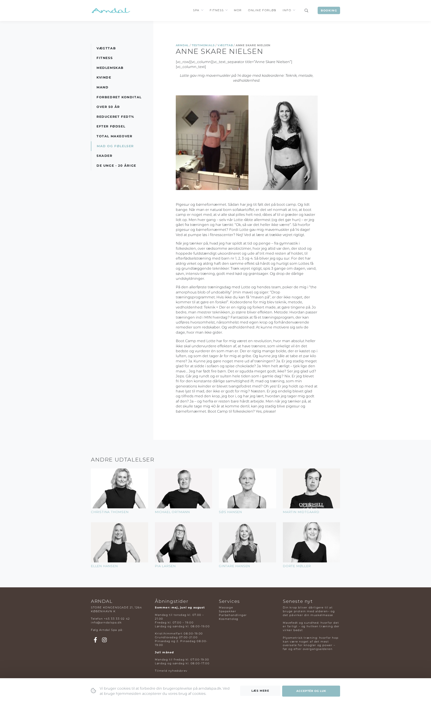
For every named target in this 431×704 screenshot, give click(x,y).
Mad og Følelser (115, 146)
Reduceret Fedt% (115, 117)
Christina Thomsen (110, 512)
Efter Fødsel (111, 126)
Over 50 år (108, 107)
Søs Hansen (230, 512)
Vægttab (225, 45)
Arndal (182, 45)
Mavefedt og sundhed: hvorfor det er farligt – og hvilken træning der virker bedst (311, 626)
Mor (238, 10)
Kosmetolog (228, 619)
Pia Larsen (165, 566)
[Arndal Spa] (110, 10)
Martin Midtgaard (301, 512)
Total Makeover (114, 136)
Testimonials (203, 45)
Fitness (217, 10)
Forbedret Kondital (119, 97)
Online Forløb (262, 10)
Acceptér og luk (311, 691)
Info (287, 10)
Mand (102, 87)
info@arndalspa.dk (106, 622)
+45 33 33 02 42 (117, 618)
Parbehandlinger (233, 615)
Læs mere (260, 690)
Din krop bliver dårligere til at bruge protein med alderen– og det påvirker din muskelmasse (309, 611)
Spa (196, 10)
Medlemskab (110, 68)
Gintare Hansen (234, 566)
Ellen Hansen (104, 566)
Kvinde (104, 77)
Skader (104, 156)
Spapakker (227, 611)
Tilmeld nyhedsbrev (171, 670)
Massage (226, 607)
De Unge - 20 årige (116, 166)
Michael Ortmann (172, 512)
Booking (329, 10)
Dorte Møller (297, 566)
